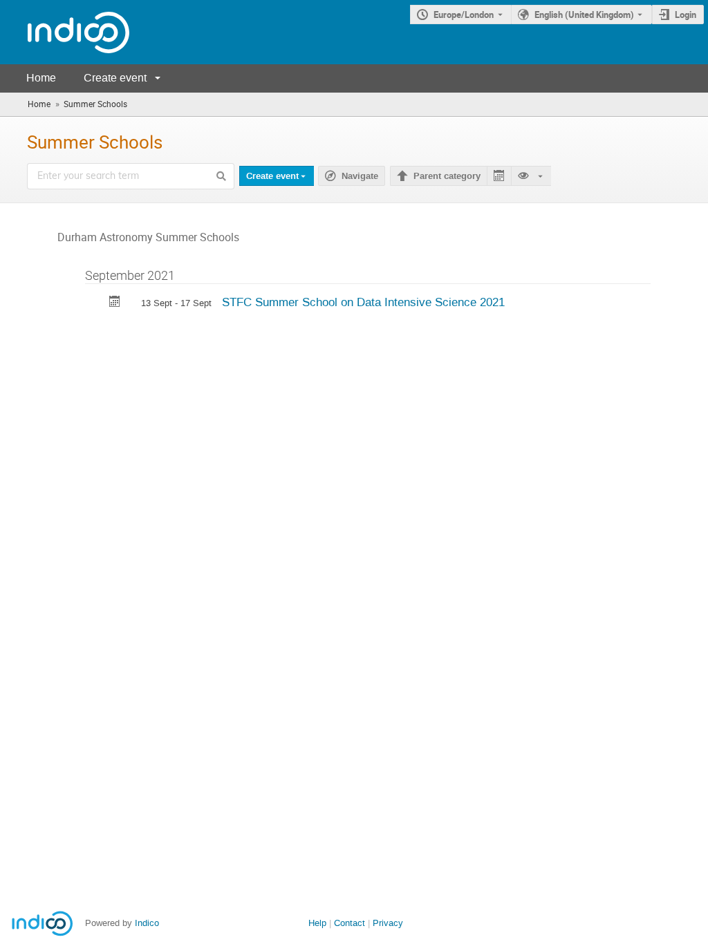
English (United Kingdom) (584, 14)
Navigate (360, 176)
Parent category (447, 176)
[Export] (499, 176)
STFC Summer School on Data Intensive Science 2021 (363, 302)
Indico (147, 923)
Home (41, 77)
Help (317, 923)
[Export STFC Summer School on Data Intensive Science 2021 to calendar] (114, 303)
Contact (349, 923)
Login (685, 14)
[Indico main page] (64, 32)
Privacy (388, 923)
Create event (115, 77)
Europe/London (464, 14)
